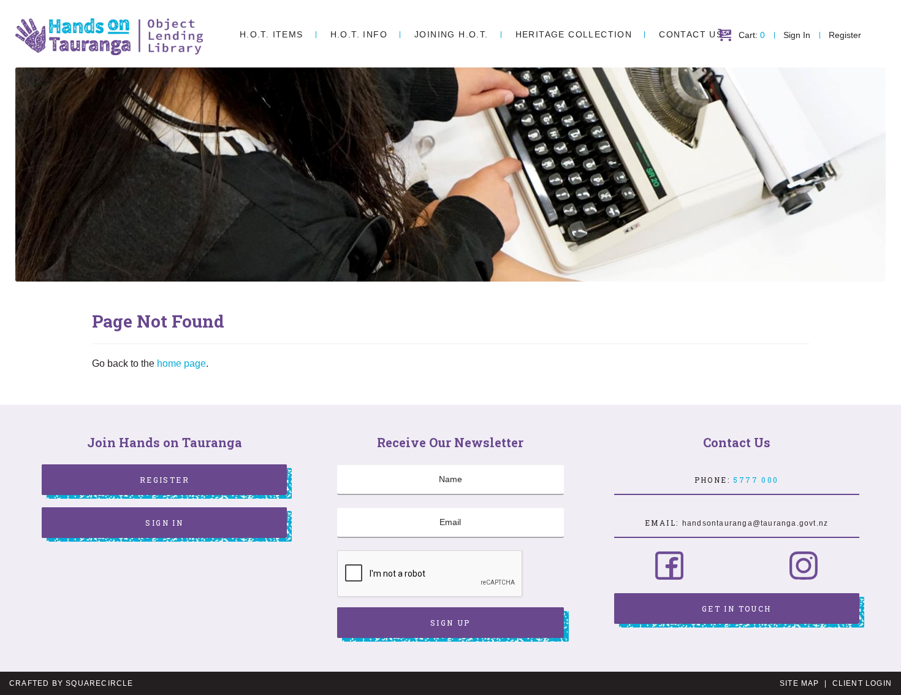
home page (181, 363)
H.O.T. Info (358, 34)
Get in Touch (737, 608)
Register (845, 35)
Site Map (799, 683)
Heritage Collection (574, 34)
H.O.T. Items (271, 34)
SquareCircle (99, 683)
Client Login (862, 683)
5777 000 (755, 480)
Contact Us (691, 34)
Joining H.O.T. (451, 34)
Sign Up (450, 623)
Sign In (796, 35)
